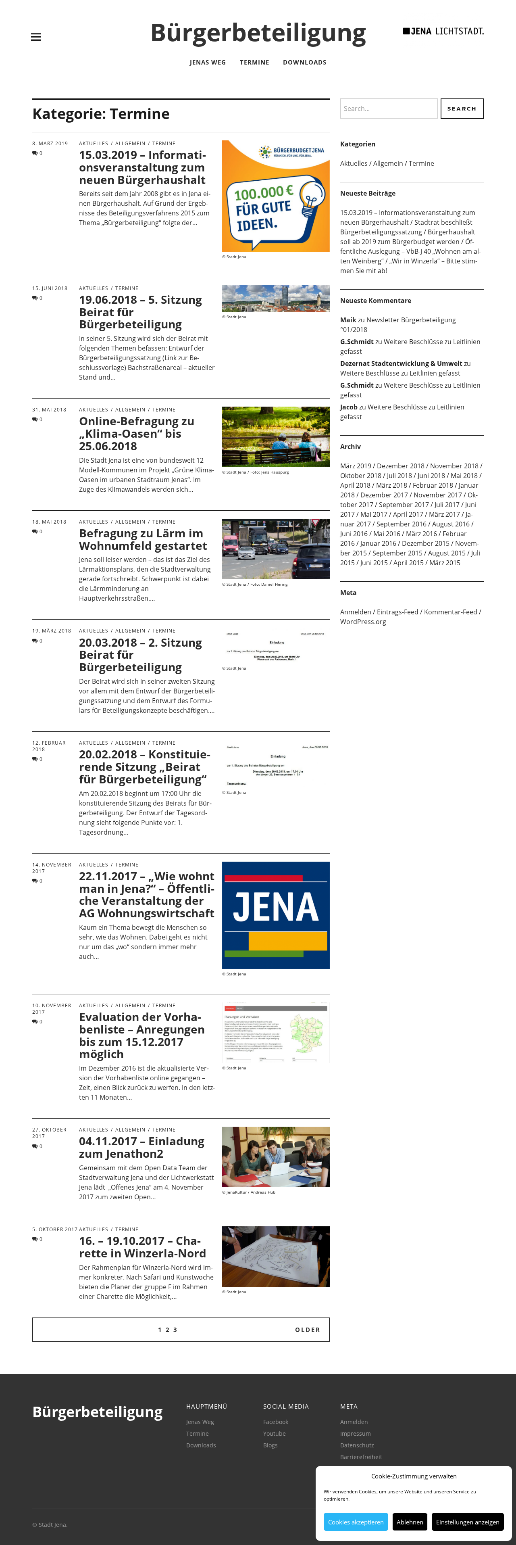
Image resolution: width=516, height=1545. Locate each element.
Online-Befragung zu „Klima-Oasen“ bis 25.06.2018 (136, 433)
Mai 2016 (386, 533)
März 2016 (421, 533)
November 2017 (438, 495)
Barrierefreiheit (361, 1457)
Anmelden (355, 612)
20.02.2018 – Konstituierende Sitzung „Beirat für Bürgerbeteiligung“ (144, 766)
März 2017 (444, 514)
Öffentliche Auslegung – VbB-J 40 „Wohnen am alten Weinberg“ (410, 251)
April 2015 (408, 562)
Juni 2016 (354, 533)
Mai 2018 (464, 475)
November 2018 (454, 465)
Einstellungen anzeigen (467, 1522)
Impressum (355, 1433)
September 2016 (402, 524)
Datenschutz (357, 1445)
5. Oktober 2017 (55, 1229)
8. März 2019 (50, 143)
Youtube (274, 1433)
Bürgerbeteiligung (258, 31)
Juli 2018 (399, 475)
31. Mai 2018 (49, 409)
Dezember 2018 (400, 465)
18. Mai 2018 (49, 521)
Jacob (349, 407)
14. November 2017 (51, 868)
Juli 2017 (447, 504)
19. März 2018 (51, 630)
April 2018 (355, 485)
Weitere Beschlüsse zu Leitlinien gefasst (400, 373)
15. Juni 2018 (50, 288)
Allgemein (130, 143)
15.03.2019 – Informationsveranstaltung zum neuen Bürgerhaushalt (142, 167)
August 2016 (451, 524)
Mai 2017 (373, 514)
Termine (254, 62)
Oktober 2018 (360, 475)
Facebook (275, 1422)
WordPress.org (363, 621)
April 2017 (408, 514)
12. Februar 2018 (49, 746)
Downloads (305, 62)
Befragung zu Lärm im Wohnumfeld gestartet (143, 539)
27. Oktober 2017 (49, 1133)
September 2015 (397, 553)
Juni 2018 (431, 475)
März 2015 (444, 562)
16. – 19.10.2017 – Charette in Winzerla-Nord (142, 1247)
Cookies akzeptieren (356, 1522)
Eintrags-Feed (397, 612)
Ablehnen (410, 1522)
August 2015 (447, 553)
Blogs (270, 1445)
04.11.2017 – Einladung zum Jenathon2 (141, 1147)
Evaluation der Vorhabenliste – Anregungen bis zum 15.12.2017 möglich (142, 1035)
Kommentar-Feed (450, 612)
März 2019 (355, 465)
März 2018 (391, 485)
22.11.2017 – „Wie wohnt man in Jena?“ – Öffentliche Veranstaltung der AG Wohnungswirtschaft (146, 894)
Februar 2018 (433, 485)
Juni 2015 (374, 562)
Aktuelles (93, 143)
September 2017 (404, 504)
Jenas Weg (208, 62)
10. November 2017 (51, 1008)
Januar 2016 (378, 543)
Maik (348, 319)
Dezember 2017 (384, 495)
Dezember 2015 (425, 543)
